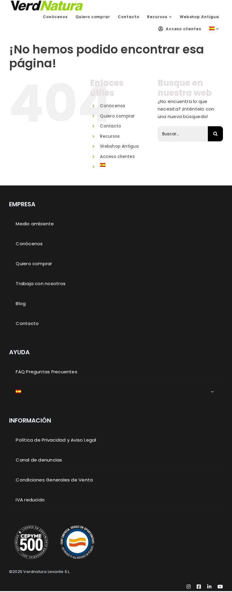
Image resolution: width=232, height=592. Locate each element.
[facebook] (199, 586)
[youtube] (220, 586)
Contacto (110, 126)
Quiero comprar (117, 116)
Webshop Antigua (119, 146)
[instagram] (188, 586)
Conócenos (112, 106)
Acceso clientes (117, 156)
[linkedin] (209, 586)
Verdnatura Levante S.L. (46, 571)
